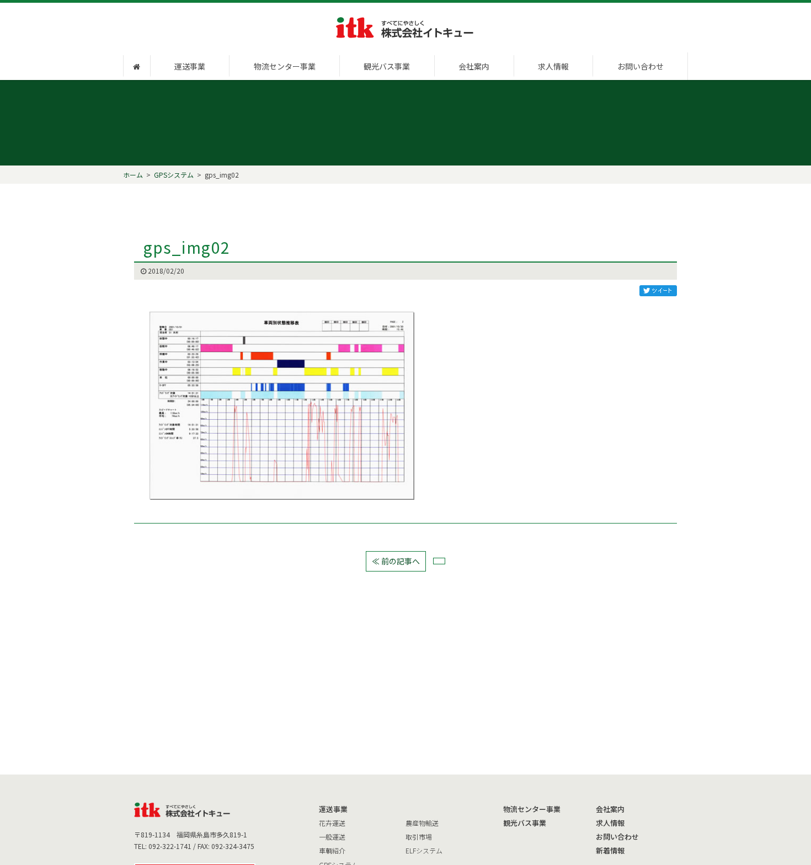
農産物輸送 (422, 822)
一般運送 (332, 836)
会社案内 (473, 66)
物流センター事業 (285, 66)
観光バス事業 (387, 66)
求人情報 (553, 66)
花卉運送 (332, 822)
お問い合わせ (640, 66)
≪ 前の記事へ (396, 561)
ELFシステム (424, 850)
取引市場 (419, 836)
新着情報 (610, 850)
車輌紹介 (332, 850)
